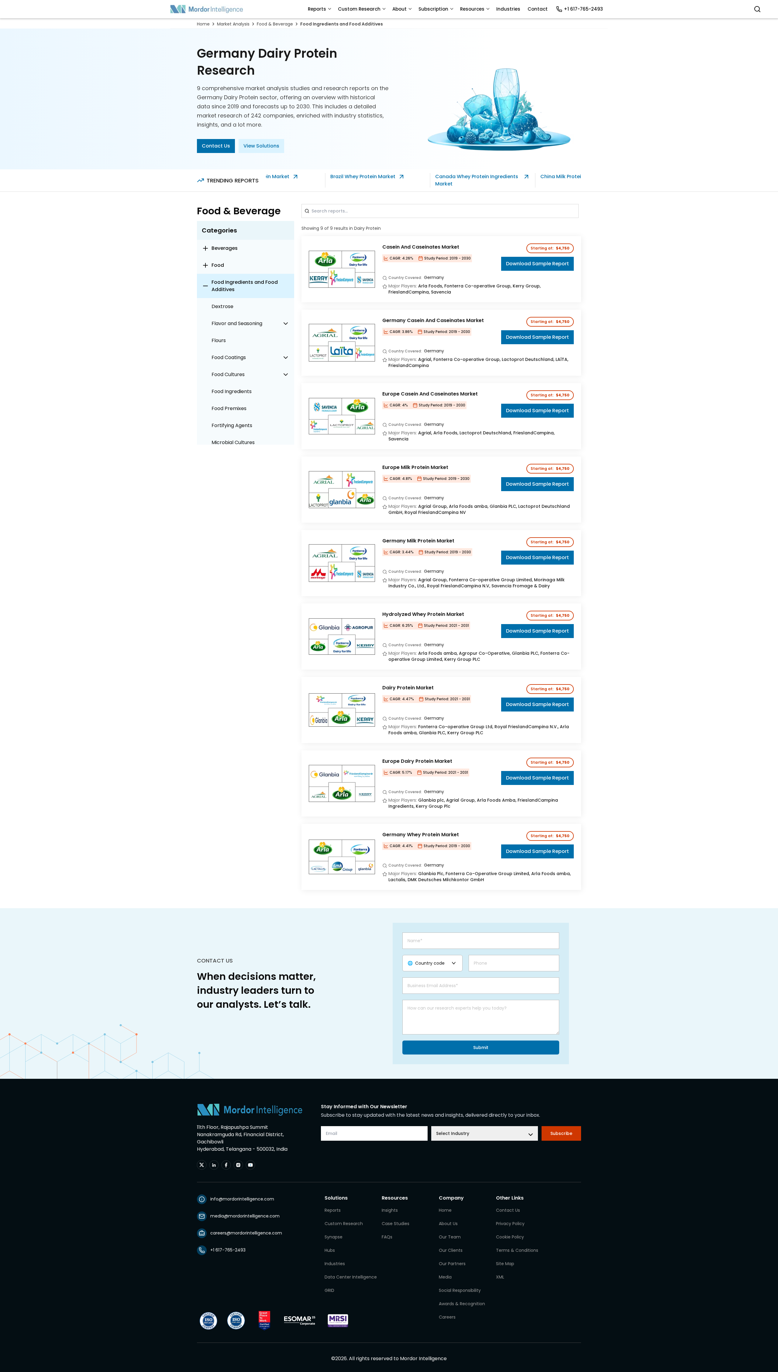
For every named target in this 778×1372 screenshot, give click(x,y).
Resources (472, 9)
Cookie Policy (510, 1237)
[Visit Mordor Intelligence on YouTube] (250, 1165)
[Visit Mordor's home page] (206, 9)
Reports (317, 9)
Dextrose (222, 306)
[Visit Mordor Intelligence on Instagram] (238, 1165)
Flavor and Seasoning (237, 323)
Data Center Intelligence (351, 1277)
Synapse (334, 1237)
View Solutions (261, 145)
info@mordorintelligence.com (242, 1199)
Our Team (450, 1237)
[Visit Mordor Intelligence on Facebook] (226, 1165)
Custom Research (359, 9)
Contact (538, 9)
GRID (329, 1290)
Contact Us (216, 145)
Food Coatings (229, 357)
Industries (508, 9)
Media (445, 1277)
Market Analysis (233, 24)
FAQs (387, 1237)
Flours (219, 340)
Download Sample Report (537, 263)
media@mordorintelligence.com (245, 1216)
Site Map (505, 1264)
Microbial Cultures (233, 442)
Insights (390, 1210)
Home (203, 24)
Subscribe (561, 1133)
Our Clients (451, 1250)
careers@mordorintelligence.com (246, 1233)
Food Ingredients (232, 391)
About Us (448, 1224)
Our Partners (452, 1264)
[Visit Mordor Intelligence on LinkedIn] (214, 1165)
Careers (447, 1317)
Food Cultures (228, 374)
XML (500, 1277)
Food (218, 265)
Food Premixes (229, 408)
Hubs (330, 1250)
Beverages (225, 248)
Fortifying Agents (232, 425)
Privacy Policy (510, 1224)
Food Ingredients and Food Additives (341, 24)
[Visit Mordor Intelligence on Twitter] (202, 1165)
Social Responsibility (460, 1290)
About (399, 9)
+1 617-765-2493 (583, 9)
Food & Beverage (275, 24)
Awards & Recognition (462, 1304)
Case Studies (395, 1224)
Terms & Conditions (517, 1250)
